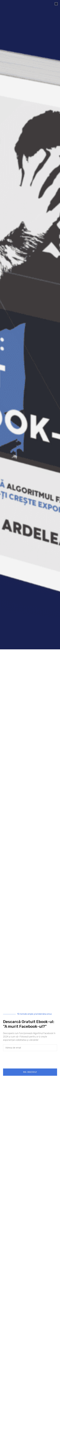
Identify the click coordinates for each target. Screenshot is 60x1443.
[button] (56, 4)
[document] (30, 721)
